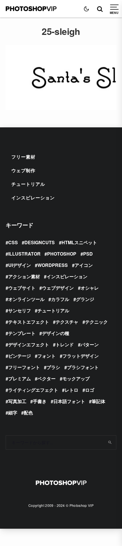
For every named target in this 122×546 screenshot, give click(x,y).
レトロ (71, 390)
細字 (12, 412)
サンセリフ (19, 310)
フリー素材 (23, 156)
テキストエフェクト (28, 322)
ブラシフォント (83, 367)
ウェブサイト (21, 287)
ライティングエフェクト (33, 390)
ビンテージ (19, 356)
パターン (90, 344)
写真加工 (17, 401)
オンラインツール (26, 299)
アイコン (84, 265)
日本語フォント (69, 401)
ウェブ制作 (23, 170)
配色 (28, 412)
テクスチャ (67, 322)
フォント (46, 356)
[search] (110, 442)
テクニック (96, 322)
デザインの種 (55, 333)
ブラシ (53, 367)
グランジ (85, 299)
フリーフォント (24, 367)
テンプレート (21, 333)
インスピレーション (33, 197)
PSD (88, 253)
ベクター (46, 378)
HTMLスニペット (79, 242)
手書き (40, 401)
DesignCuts (39, 242)
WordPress (52, 265)
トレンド (65, 344)
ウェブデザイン (58, 287)
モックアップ (76, 378)
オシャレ (90, 287)
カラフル (60, 299)
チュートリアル (28, 184)
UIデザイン (19, 265)
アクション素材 (24, 276)
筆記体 (98, 401)
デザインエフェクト (28, 344)
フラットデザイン (80, 356)
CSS (13, 242)
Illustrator (24, 253)
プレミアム (19, 378)
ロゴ (89, 390)
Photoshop (61, 253)
